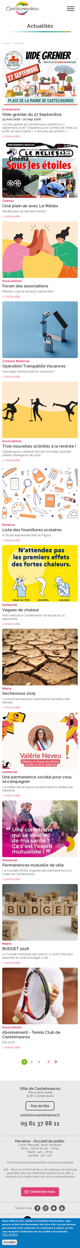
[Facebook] (37, 1208)
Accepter (9, 1242)
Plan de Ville (40, 1106)
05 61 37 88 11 (40, 1123)
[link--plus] (54, 1208)
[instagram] (46, 1208)
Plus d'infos (10, 1234)
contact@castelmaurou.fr (40, 1115)
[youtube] (62, 1208)
